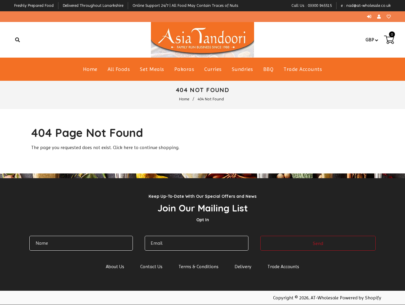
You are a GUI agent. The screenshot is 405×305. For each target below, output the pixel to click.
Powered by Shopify (360, 298)
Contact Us (151, 266)
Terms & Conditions (198, 266)
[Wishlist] (389, 16)
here (128, 147)
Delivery (243, 266)
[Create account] (380, 16)
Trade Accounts (283, 266)
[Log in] (370, 16)
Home (184, 99)
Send (318, 243)
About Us (115, 266)
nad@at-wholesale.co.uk (368, 5)
